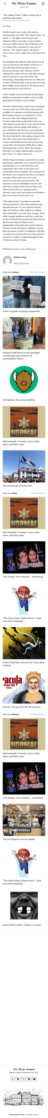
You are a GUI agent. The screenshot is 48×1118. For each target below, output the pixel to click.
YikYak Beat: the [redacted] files (19, 399)
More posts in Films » (38, 493)
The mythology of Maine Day (17, 485)
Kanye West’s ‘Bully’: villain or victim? (22, 924)
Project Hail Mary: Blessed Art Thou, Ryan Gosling (23, 664)
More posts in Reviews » (37, 714)
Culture (16, 249)
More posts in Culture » (37, 272)
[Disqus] (24, 962)
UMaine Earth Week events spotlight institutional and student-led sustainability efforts (21, 355)
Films (23, 249)
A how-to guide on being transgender (21, 311)
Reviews (32, 249)
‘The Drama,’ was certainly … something (23, 576)
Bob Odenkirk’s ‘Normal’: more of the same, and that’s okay (21, 443)
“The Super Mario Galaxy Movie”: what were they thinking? (22, 619)
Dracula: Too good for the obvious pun (21, 706)
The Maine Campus (24, 3)
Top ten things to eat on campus (19, 839)
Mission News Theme (16, 1115)
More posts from (21, 263)
